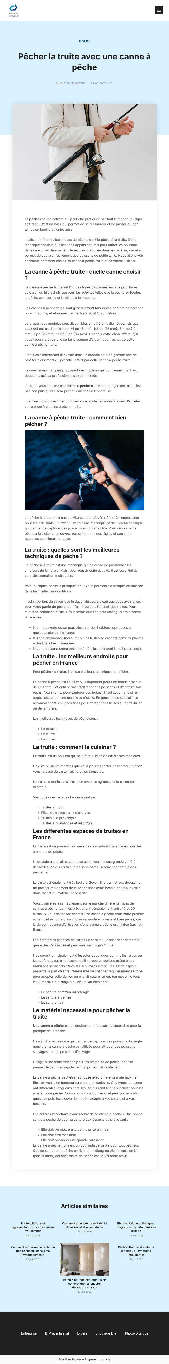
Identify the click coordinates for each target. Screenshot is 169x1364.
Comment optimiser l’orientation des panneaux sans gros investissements (33, 1250)
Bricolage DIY (106, 1333)
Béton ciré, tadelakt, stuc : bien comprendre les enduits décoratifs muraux (84, 1283)
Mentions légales (70, 1359)
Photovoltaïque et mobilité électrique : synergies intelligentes (136, 1250)
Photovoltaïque (136, 1333)
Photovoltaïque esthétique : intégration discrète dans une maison (136, 1227)
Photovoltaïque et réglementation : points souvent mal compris (33, 1227)
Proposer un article (97, 1359)
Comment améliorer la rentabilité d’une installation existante (84, 1225)
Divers (84, 41)
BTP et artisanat (57, 1333)
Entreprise (29, 1333)
